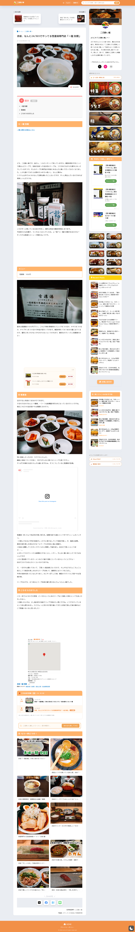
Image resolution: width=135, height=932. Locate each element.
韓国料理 (28, 686)
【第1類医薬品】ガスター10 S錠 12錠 (110, 215)
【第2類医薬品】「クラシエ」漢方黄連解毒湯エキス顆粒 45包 (111, 192)
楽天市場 (70, 376)
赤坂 (72, 913)
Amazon (62, 376)
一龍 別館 (24, 106)
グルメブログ (105, 459)
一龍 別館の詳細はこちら (26, 130)
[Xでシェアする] (39, 902)
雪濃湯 (23, 110)
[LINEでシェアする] (60, 902)
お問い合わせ (107, 382)
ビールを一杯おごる (105, 77)
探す (117, 3)
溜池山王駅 (38, 686)
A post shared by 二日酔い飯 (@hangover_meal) (47, 528)
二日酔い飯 (78, 910)
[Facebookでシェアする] (46, 902)
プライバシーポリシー (67, 927)
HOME (68, 924)
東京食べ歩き (105, 464)
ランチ (66, 913)
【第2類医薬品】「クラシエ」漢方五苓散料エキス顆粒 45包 (111, 168)
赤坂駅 (33, 686)
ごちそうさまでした (27, 114)
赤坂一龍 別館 (22, 684)
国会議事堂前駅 (46, 686)
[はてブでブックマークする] (53, 902)
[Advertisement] (49, 146)
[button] (131, 928)
